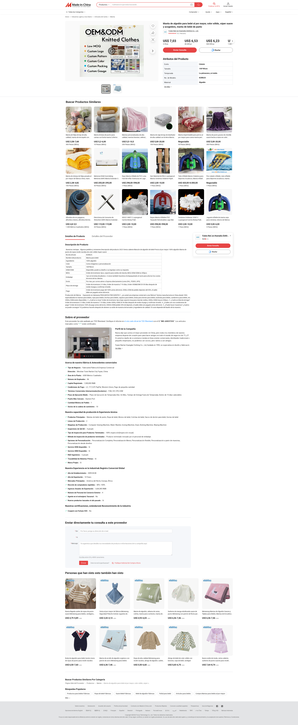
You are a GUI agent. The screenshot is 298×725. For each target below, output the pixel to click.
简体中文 (88, 710)
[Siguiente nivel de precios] (232, 41)
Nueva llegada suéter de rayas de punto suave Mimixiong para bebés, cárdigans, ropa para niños (79, 613)
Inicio (67, 17)
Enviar (83, 563)
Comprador (193, 12)
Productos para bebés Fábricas (78, 693)
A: (77, 537)
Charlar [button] (217, 50)
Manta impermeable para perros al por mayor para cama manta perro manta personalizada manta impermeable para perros (190, 136)
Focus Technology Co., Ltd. (144, 715)
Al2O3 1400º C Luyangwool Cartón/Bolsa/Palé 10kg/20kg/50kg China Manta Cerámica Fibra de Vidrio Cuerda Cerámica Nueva (133, 218)
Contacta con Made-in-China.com (141, 706)
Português (139, 710)
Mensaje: (75, 543)
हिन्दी (191, 710)
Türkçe (207, 710)
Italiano (147, 710)
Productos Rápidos (161, 706)
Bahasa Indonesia (227, 710)
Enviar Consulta (179, 50)
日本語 (105, 710)
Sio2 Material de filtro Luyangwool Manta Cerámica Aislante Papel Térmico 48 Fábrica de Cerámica (162, 177)
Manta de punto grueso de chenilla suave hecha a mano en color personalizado (218, 136)
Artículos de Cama (101, 17)
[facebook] (217, 706)
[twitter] (222, 706)
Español (121, 710)
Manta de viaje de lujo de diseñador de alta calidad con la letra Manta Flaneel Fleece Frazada (162, 136)
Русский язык (157, 710)
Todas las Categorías (75, 12)
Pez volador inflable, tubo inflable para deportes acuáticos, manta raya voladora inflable (218, 177)
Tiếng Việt (215, 710)
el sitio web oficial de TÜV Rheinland (138, 321)
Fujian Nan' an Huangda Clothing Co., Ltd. (184, 31)
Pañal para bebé (165, 693)
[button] (191, 5)
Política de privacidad (121, 706)
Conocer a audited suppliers (179, 706)
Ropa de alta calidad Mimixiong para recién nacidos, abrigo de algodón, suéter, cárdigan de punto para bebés (148, 660)
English (80, 710)
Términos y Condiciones (231, 717)
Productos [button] (103, 4)
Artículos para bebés (183, 693)
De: (77, 531)
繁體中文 (97, 710)
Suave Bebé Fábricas (123, 693)
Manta (112, 17)
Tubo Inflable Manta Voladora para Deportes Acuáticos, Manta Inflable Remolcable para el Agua (190, 177)
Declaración (91, 706)
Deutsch (130, 710)
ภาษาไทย (198, 710)
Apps (218, 12)
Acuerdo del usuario (104, 706)
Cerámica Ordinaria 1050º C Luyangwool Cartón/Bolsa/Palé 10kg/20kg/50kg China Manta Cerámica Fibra (189, 218)
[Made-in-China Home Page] (78, 4)
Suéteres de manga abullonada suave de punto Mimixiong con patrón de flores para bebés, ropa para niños (183, 613)
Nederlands (183, 710)
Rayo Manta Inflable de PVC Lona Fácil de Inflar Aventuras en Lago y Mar (134, 177)
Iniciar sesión (228, 6)
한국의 (167, 710)
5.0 (205, 239)
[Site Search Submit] (198, 4)
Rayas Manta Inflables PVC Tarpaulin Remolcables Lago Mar (162, 218)
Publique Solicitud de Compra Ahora (126, 563)
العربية (174, 710)
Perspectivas (195, 706)
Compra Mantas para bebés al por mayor (210, 693)
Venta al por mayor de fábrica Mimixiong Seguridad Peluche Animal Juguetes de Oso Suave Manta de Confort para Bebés (114, 613)
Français (113, 710)
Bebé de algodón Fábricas (145, 693)
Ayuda (207, 12)
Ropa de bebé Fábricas (103, 693)
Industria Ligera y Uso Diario (82, 17)
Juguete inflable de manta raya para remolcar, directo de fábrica (218, 218)
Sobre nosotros (80, 706)
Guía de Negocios (207, 706)
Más (67, 698)
